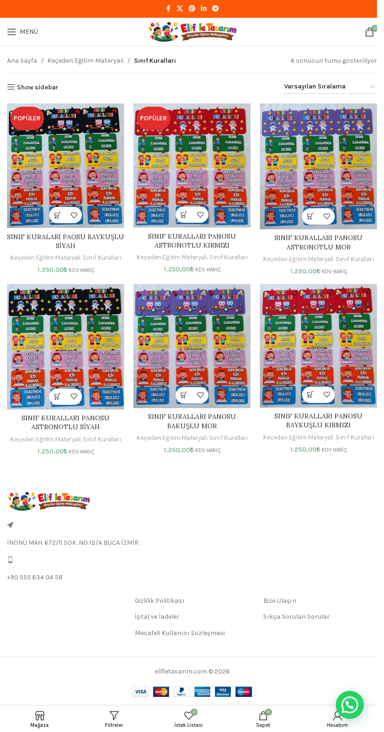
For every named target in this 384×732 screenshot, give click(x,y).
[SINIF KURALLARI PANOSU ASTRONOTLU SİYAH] (65, 347)
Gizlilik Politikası (160, 601)
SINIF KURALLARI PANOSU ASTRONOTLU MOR (318, 242)
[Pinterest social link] (192, 8)
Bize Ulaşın (279, 601)
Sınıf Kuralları (102, 257)
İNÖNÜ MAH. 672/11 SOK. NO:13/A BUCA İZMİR (73, 543)
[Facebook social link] (168, 8)
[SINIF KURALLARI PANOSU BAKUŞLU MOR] (192, 346)
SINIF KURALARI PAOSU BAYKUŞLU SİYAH (65, 241)
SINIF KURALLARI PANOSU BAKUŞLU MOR (192, 421)
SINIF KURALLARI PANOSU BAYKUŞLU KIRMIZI (318, 421)
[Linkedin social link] (203, 8)
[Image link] (48, 501)
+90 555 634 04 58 (35, 577)
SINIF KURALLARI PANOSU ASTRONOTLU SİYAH (66, 423)
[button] (57, 215)
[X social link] (180, 8)
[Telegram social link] (215, 8)
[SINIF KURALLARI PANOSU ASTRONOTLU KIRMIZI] (192, 165)
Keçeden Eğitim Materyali (85, 61)
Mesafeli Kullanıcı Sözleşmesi (180, 633)
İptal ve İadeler (157, 617)
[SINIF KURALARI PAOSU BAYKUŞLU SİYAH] (65, 165)
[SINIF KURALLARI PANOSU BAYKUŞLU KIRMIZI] (318, 346)
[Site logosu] (192, 31)
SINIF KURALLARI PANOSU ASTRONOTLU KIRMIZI (192, 241)
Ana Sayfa (22, 61)
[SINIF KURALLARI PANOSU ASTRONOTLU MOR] (318, 166)
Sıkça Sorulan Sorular (296, 617)
